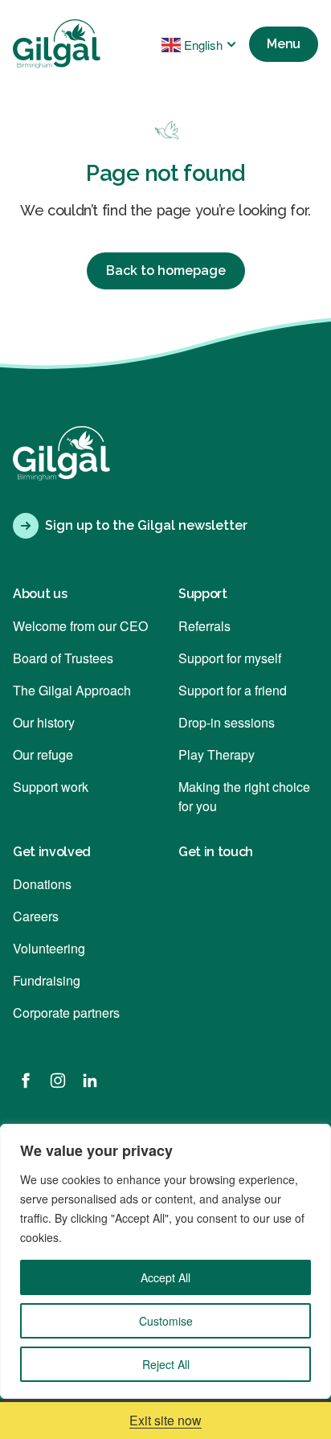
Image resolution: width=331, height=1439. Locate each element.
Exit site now (165, 1420)
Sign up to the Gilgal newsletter (146, 525)
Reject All (166, 1364)
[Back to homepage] (56, 44)
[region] (165, 1261)
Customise (166, 1321)
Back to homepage (166, 270)
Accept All (165, 1277)
